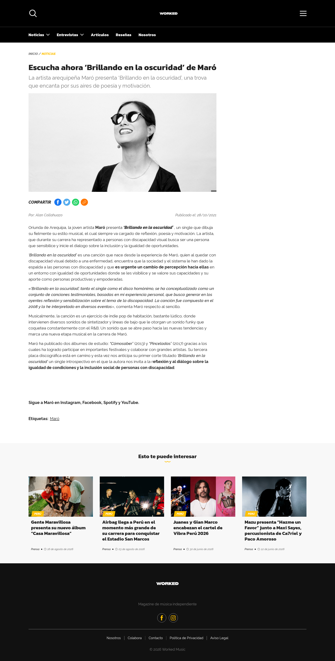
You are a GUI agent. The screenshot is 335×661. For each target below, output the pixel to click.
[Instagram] (173, 617)
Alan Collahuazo (49, 215)
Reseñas (123, 35)
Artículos (100, 35)
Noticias (36, 35)
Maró (54, 418)
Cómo (116, 343)
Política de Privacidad (186, 638)
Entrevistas (67, 35)
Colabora (135, 638)
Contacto (156, 638)
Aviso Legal (219, 638)
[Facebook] (161, 617)
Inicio (33, 54)
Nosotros (147, 35)
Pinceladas (160, 343)
